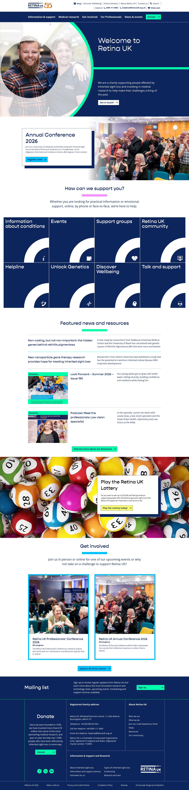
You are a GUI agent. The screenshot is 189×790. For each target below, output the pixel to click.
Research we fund (112, 775)
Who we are (134, 716)
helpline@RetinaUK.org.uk (133, 8)
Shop (79, 3)
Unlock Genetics (110, 3)
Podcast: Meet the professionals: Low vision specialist (88, 417)
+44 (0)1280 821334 (89, 724)
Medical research (69, 17)
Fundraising (109, 771)
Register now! (34, 159)
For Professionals (111, 17)
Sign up (142, 687)
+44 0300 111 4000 (94, 728)
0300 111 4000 (112, 8)
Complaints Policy (105, 785)
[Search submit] (150, 3)
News (131, 727)
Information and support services (85, 771)
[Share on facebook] (39, 771)
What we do (134, 720)
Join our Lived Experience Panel (143, 724)
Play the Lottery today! (115, 507)
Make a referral (53, 785)
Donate (152, 16)
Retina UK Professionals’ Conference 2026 (58, 640)
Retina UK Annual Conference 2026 (123, 639)
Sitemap (124, 785)
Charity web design (143, 785)
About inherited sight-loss (82, 767)
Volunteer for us (77, 775)
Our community (136, 735)
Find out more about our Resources (93, 448)
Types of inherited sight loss (117, 767)
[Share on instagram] (45, 771)
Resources (133, 731)
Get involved (89, 17)
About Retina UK (128, 3)
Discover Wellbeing (92, 3)
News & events (134, 17)
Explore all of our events (93, 668)
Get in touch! (107, 102)
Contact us (143, 3)
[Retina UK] (40, 5)
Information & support (41, 17)
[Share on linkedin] (51, 771)
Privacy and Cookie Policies (78, 785)
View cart (155, 8)
